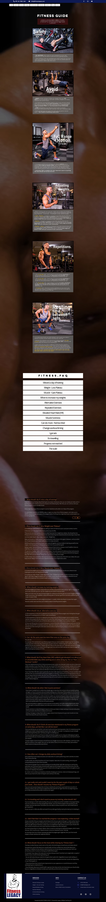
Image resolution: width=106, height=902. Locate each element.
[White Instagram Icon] (88, 1)
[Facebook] (86, 894)
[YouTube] (90, 894)
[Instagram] (81, 894)
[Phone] (14, 1)
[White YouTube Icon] (92, 1)
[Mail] (29, 1)
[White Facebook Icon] (84, 1)
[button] (21, 5)
